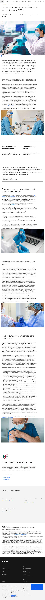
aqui (26, 592)
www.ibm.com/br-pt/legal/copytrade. (21, 534)
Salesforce (13, 105)
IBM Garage (13, 204)
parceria (19, 107)
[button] (41, 1)
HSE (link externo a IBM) (27, 466)
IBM (8, 105)
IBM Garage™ (12, 196)
